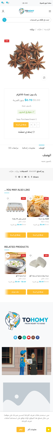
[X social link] (28, 177)
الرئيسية (47, 29)
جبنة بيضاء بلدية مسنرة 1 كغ (39, 275)
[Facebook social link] (31, 177)
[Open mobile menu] (49, 11)
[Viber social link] (16, 177)
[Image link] (26, 320)
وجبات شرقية (45, 221)
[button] (38, 235)
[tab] (41, 148)
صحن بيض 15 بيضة (19, 218)
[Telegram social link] (19, 177)
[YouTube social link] (29, 337)
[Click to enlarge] (44, 77)
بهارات (32, 29)
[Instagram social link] (33, 337)
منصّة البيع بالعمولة (45, 3)
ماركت (39, 29)
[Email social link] (25, 177)
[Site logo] (26, 11)
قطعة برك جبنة (44, 218)
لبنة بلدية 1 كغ (21, 275)
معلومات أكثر (31, 429)
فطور (19, 221)
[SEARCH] (4, 20)
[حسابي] (3, 11)
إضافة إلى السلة (21, 125)
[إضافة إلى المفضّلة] (30, 198)
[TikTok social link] (20, 337)
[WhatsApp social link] (22, 177)
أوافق (20, 429)
